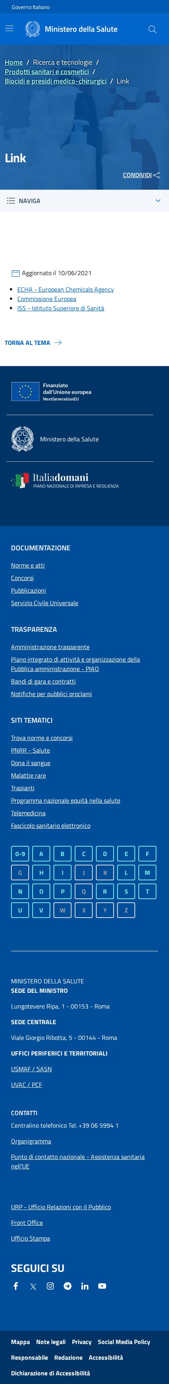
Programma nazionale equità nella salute (65, 800)
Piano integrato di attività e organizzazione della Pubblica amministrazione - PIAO (75, 664)
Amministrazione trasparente (50, 646)
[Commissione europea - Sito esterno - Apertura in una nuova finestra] (52, 392)
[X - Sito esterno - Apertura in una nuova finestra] (33, 1286)
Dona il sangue (30, 762)
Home (14, 62)
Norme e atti (28, 565)
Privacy (82, 1341)
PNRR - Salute (30, 750)
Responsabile (29, 1357)
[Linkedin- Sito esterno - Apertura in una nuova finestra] (85, 1285)
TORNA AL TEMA (27, 342)
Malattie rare (28, 775)
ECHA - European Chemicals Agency (65, 289)
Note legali (51, 1341)
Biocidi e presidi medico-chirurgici (56, 81)
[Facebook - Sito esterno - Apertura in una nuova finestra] (15, 1285)
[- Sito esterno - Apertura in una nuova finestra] (102, 1285)
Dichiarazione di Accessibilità (50, 1373)
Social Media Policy (124, 1341)
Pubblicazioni (28, 590)
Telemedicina (28, 813)
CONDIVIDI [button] (137, 175)
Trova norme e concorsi (42, 737)
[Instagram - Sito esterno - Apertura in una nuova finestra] (50, 1285)
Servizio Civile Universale (44, 603)
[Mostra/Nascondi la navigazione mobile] (9, 28)
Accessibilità (106, 1357)
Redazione (68, 1357)
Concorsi (22, 577)
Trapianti (23, 788)
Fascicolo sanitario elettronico (50, 825)
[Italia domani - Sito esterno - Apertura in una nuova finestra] (70, 480)
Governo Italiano (31, 7)
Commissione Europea (46, 298)
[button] (152, 29)
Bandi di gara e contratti (43, 681)
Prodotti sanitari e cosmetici (47, 71)
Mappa (20, 1341)
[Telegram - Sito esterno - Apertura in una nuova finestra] (67, 1285)
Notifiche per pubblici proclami (51, 693)
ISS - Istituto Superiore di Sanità (60, 308)
